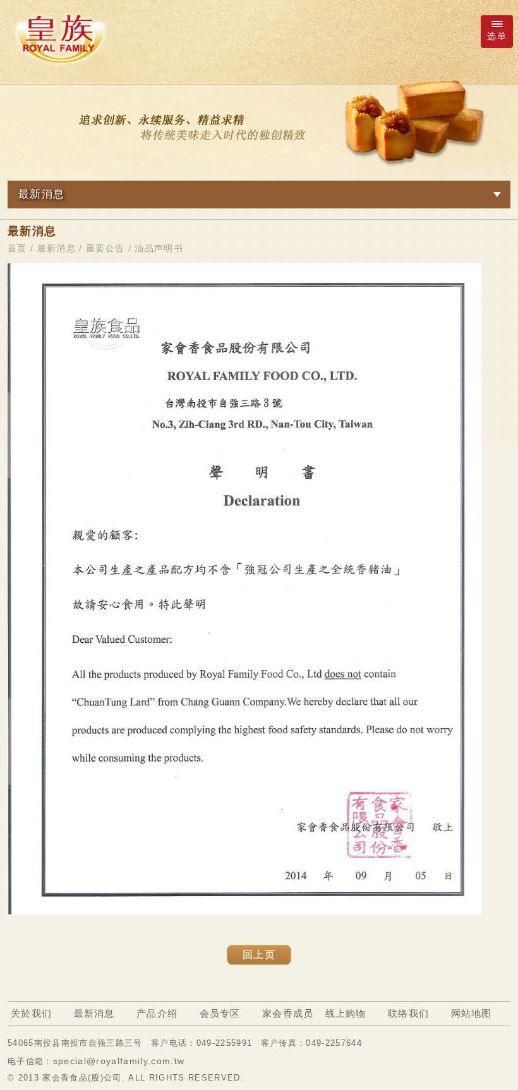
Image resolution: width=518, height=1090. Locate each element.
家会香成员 (288, 1013)
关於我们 (31, 1013)
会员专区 (220, 1013)
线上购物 (345, 1013)
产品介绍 (157, 1013)
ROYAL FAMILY (60, 38)
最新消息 (56, 248)
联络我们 (408, 1013)
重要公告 (105, 248)
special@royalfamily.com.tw (119, 1061)
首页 (17, 248)
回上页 (259, 954)
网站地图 (471, 1013)
